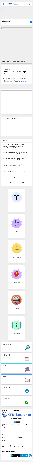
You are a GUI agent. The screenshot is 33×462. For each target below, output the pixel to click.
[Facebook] (3, 446)
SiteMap (4, 440)
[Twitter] (22, 446)
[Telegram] (10, 446)
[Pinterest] (18, 446)
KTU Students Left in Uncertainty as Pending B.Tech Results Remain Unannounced (19, 21)
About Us (18, 432)
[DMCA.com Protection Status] (16, 422)
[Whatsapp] (6, 446)
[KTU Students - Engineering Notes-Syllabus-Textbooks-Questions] (13, 4)
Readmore (25, 81)
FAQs (3, 437)
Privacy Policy (19, 437)
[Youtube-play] (14, 446)
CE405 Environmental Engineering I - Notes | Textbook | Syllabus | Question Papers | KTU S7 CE (16, 71)
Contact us (18, 434)
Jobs (3, 432)
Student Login (5, 434)
